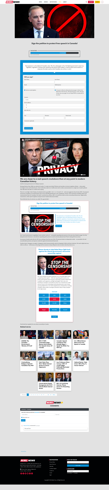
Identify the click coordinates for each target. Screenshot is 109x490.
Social (51, 472)
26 (48, 394)
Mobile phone (58, 84)
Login (51, 475)
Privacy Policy (52, 462)
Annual (65, 309)
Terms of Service (53, 464)
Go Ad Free (24, 451)
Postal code (68, 115)
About (64, 2)
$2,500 (54, 303)
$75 (65, 295)
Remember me (26, 417)
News (40, 2)
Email (25, 84)
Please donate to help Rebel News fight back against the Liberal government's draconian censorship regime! (54, 251)
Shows (46, 2)
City (25, 115)
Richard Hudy (27, 425)
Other (65, 303)
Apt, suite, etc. (27, 110)
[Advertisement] (54, 443)
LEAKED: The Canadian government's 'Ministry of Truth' (26, 343)
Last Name (57, 79)
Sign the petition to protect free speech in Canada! (54, 203)
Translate (76, 473)
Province (47, 115)
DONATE (54, 316)
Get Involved (53, 2)
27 (50, 394)
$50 (54, 295)
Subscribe (51, 466)
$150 (44, 299)
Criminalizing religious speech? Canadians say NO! (27, 363)
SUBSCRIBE (37, 412)
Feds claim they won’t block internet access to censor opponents (45, 364)
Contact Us (52, 470)
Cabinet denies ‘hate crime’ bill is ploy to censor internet (80, 363)
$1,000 (44, 303)
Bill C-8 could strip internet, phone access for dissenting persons (63, 386)
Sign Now (58, 226)
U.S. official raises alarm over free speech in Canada (80, 342)
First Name (26, 79)
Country (26, 97)
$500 (65, 299)
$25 (44, 295)
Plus (60, 2)
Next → (54, 394)
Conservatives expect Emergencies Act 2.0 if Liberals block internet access (45, 386)
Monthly (54, 309)
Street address (27, 102)
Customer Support (53, 468)
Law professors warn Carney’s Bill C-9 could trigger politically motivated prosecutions (63, 365)
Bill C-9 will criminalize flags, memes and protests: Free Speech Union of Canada (45, 344)
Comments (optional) (29, 121)
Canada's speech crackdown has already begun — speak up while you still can (63, 344)
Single (44, 309)
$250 (54, 299)
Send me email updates (31, 90)
